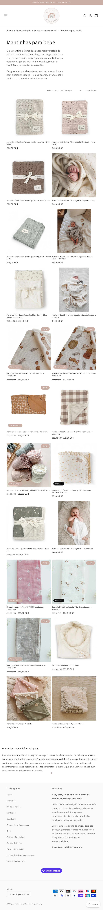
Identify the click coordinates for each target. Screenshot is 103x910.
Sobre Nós (11, 801)
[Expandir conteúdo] (51, 773)
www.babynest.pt (18, 904)
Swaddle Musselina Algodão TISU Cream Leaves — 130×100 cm (71, 608)
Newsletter (11, 819)
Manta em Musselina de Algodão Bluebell (68, 724)
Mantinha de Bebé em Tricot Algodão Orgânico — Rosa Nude (73, 143)
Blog (9, 831)
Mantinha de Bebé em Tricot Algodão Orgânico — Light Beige (28, 143)
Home (10, 30)
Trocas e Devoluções (15, 849)
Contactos (11, 813)
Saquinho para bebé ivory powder (65, 665)
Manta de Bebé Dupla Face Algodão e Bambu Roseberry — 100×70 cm (74, 316)
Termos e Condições (15, 837)
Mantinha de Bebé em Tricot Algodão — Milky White (72, 549)
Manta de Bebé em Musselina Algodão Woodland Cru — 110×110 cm (73, 374)
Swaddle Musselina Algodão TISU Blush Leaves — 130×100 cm (26, 608)
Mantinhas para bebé (70, 30)
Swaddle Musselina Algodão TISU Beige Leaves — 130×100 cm (26, 666)
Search (10, 795)
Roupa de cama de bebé (45, 30)
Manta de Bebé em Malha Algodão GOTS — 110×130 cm (28, 490)
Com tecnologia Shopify (33, 904)
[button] (6, 16)
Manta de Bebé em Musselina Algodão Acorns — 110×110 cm (25, 374)
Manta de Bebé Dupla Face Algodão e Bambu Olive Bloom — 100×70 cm (27, 316)
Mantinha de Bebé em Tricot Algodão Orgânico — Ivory (73, 200)
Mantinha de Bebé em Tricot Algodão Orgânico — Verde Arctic (29, 258)
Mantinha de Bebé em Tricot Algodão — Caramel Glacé (28, 200)
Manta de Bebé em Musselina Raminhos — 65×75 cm (27, 432)
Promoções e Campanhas (18, 825)
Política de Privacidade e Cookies (21, 855)
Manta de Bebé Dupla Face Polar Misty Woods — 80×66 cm (28, 550)
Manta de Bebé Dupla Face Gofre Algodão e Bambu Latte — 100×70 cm (72, 258)
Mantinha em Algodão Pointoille (19, 724)
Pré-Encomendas (14, 807)
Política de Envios (14, 843)
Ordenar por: (52, 90)
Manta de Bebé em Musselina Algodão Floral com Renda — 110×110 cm (71, 491)
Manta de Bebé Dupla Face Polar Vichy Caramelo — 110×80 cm (72, 433)
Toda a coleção (23, 30)
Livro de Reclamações (16, 861)
